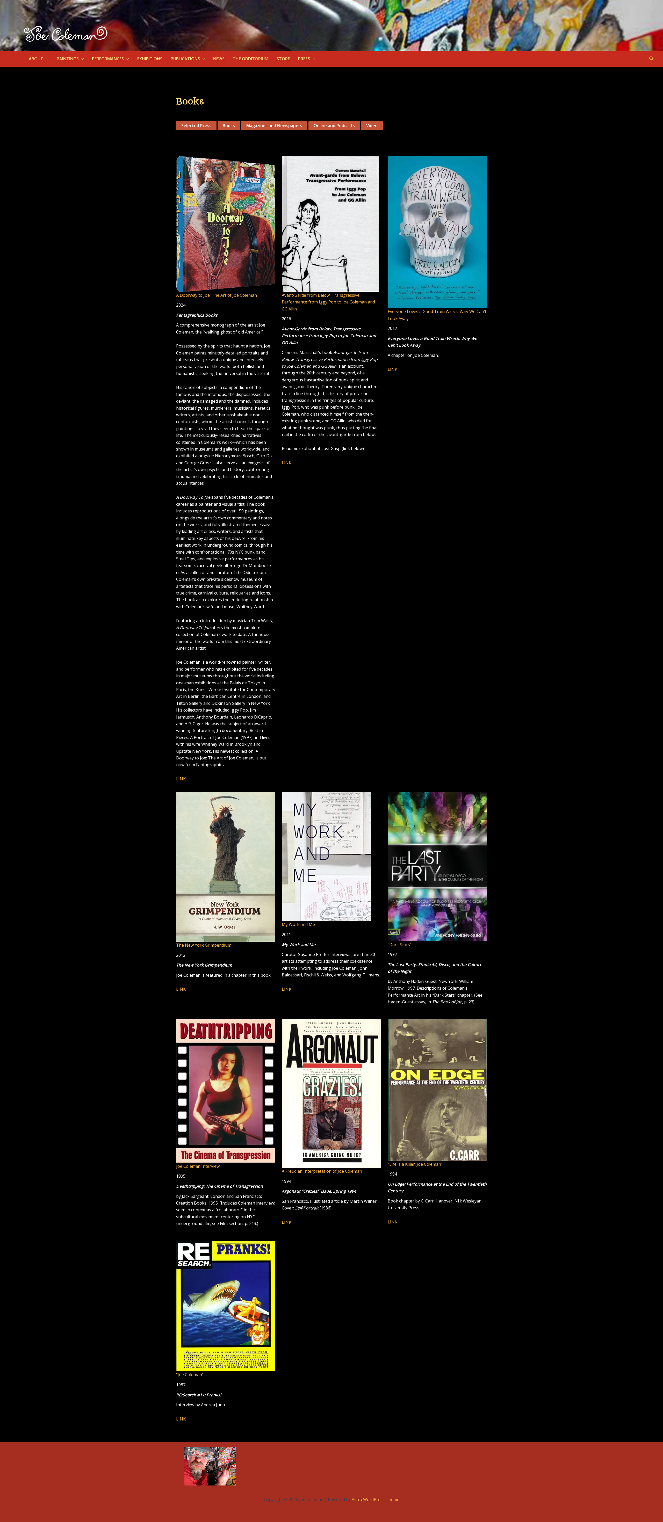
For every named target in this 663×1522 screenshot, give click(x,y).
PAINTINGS (68, 59)
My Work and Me (298, 924)
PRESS (304, 59)
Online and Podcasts (334, 125)
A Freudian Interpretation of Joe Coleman (322, 1171)
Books (229, 125)
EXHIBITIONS (149, 59)
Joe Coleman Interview (198, 1166)
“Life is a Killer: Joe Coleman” (415, 1164)
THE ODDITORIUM (250, 59)
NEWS (219, 59)
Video (372, 125)
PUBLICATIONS (185, 59)
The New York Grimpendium (203, 945)
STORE (283, 59)
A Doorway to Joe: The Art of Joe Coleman (216, 295)
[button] (45, 59)
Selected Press (196, 125)
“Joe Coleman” (190, 1375)
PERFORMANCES (108, 59)
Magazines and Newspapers (274, 125)
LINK (181, 779)
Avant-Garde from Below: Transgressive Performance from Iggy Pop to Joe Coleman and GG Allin (328, 302)
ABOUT (36, 59)
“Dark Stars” (400, 944)
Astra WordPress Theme (375, 1499)
